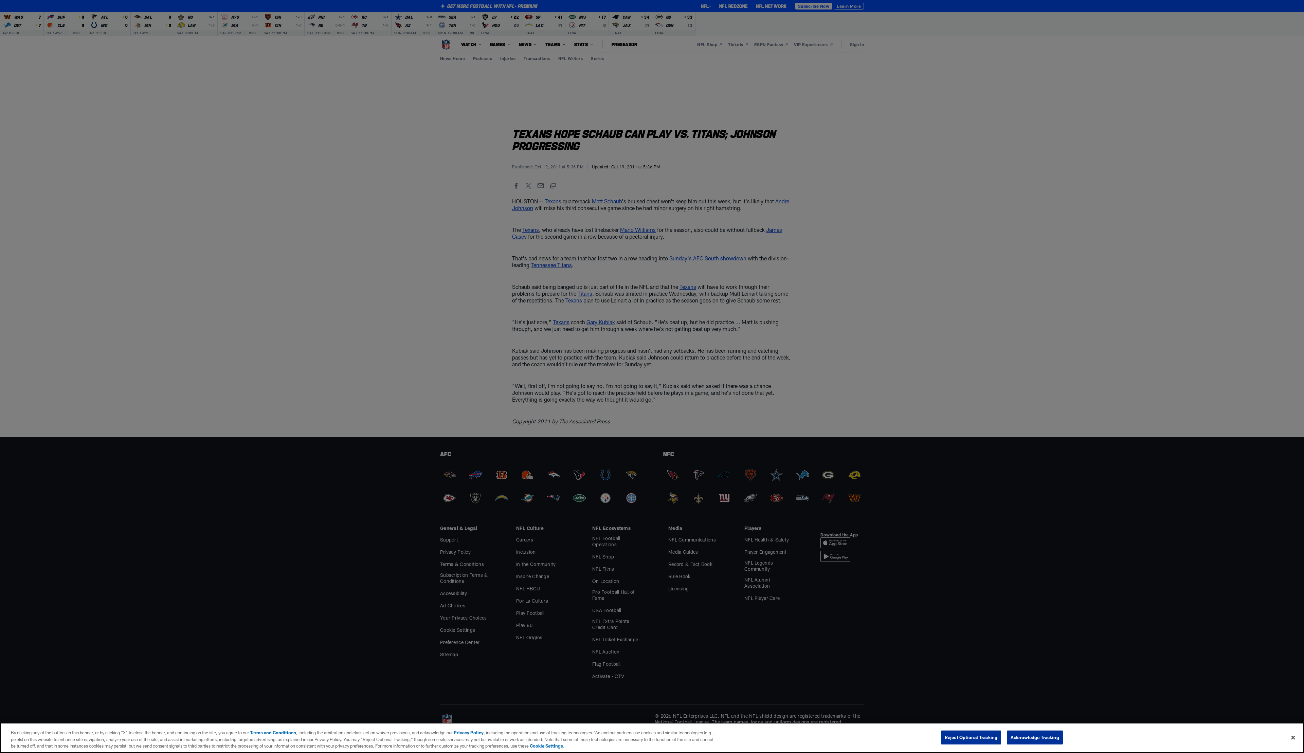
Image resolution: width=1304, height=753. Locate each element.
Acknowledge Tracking (1035, 737)
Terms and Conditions (273, 732)
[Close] (1293, 737)
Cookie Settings (546, 746)
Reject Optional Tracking (971, 737)
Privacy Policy (469, 732)
